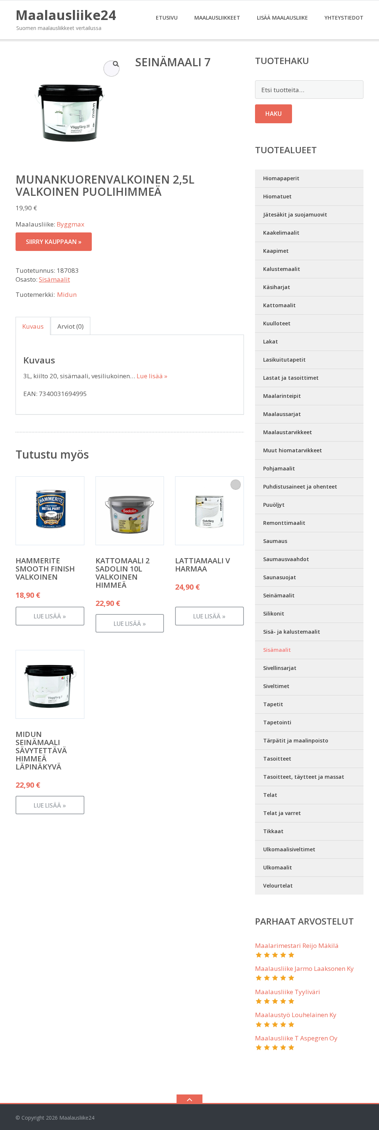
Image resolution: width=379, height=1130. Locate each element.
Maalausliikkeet (217, 17)
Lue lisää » (152, 376)
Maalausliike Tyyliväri (287, 992)
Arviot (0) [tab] (70, 326)
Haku (273, 114)
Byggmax (70, 224)
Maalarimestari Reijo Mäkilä (297, 945)
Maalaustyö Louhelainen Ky (295, 1014)
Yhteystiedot (344, 17)
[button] (116, 63)
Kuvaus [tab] (33, 326)
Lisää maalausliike (282, 17)
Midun (67, 294)
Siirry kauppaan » (53, 242)
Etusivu (167, 17)
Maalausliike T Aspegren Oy (296, 1038)
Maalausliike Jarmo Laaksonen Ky (304, 968)
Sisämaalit (54, 279)
